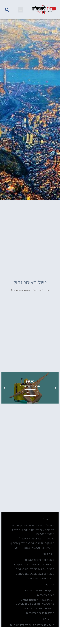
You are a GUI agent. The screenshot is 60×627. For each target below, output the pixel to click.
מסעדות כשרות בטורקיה (40, 613)
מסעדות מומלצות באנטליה (38, 590)
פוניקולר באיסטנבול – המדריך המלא (33, 525)
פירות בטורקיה (45, 595)
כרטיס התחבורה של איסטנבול (36, 538)
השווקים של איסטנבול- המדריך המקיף (32, 543)
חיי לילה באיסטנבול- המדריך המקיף (33, 547)
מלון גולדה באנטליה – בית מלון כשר (33, 564)
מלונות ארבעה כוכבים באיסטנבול (35, 573)
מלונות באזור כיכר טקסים (39, 560)
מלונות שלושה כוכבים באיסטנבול (35, 569)
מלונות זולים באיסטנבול (40, 578)
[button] (20, 9)
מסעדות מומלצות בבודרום (39, 608)
